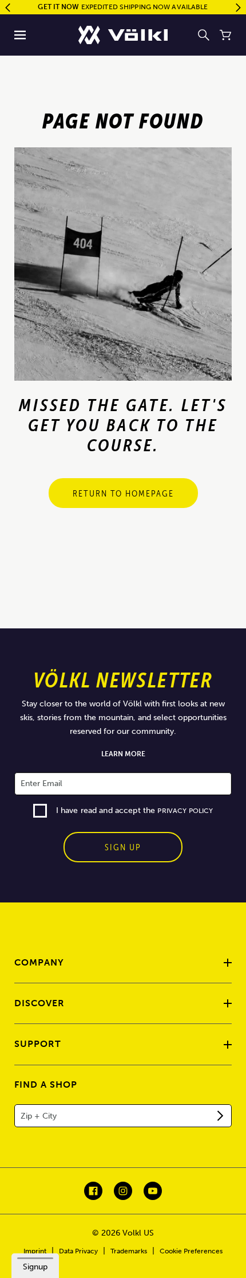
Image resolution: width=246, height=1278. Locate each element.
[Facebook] (93, 1191)
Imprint (34, 1251)
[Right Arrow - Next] (238, 7)
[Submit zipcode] (220, 1115)
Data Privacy (78, 1251)
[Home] (123, 35)
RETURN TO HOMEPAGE (123, 493)
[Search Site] (203, 35)
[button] (20, 35)
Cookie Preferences (191, 1251)
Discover (39, 1003)
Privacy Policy (185, 811)
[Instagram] (123, 1191)
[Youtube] (153, 1191)
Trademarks (128, 1251)
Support (37, 1043)
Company (39, 962)
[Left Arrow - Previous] (7, 7)
